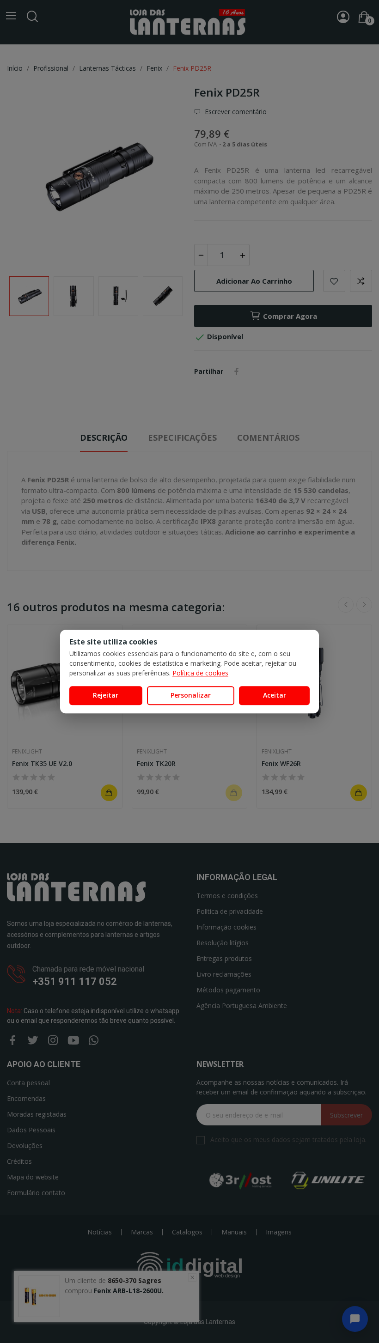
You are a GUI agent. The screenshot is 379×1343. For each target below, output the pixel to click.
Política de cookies (200, 672)
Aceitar (274, 695)
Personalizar (191, 695)
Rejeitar (105, 695)
